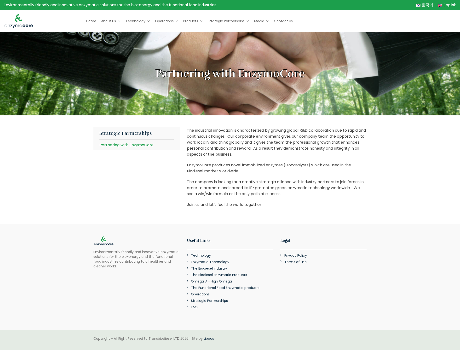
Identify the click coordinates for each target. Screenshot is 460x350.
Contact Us (283, 21)
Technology (135, 21)
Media (259, 21)
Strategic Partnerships (226, 21)
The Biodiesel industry (209, 268)
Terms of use (295, 262)
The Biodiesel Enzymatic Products (219, 274)
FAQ (194, 307)
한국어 (427, 5)
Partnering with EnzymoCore (126, 145)
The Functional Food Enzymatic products (225, 287)
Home (91, 21)
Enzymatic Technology (210, 262)
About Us (108, 21)
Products (190, 21)
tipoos (209, 338)
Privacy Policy (295, 255)
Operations (164, 21)
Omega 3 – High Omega (211, 281)
